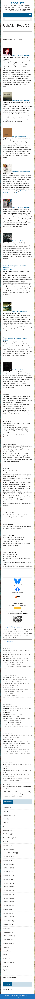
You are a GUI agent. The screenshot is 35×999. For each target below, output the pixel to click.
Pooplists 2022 (7, 932)
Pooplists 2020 (7, 924)
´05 (15, 644)
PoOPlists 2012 (7, 894)
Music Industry (7, 834)
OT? (4, 841)
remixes (5, 958)
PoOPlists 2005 (7, 868)
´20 (12, 646)
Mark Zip (24, 995)
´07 (18, 644)
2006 (16, 636)
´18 (8, 646)
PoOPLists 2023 (7, 936)
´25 (20, 646)
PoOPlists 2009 (7, 883)
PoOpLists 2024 (7, 939)
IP (3, 826)
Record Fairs (6, 951)
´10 (23, 644)
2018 (11, 631)
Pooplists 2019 (7, 921)
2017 (16, 631)
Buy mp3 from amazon (19, 136)
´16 (5, 646)
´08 (20, 644)
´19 (10, 646)
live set (18, 193)
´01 (8, 650)
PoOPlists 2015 (7, 905)
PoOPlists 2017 (7, 913)
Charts (4, 811)
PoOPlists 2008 (7, 879)
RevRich (11, 30)
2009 (30, 634)
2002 (9, 638)
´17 (6, 646)
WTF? (4, 973)
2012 (14, 634)
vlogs (4, 970)
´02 (10, 644)
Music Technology (8, 838)
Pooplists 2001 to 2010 (9, 853)
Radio (4, 947)
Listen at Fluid (7, 269)
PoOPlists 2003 (7, 860)
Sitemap (18, 997)
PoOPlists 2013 (7, 898)
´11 (25, 644)
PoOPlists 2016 (7, 909)
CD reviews (6, 807)
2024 (9, 629)
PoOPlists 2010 (7, 887)
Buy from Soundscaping (19, 311)
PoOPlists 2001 (7, 849)
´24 (18, 646)
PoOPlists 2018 (7, 917)
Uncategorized (7, 962)
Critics (4, 822)
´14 (30, 644)
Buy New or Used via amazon (21, 55)
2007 (11, 636)
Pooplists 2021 (7, 928)
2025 (4, 629)
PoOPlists (5, 845)
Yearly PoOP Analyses (9, 977)
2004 (27, 636)
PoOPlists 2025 (7, 943)
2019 (6, 631)
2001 (14, 638)
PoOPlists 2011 (7, 890)
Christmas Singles (8, 815)
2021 (25, 629)
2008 (6, 636)
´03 (11, 644)
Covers (5, 819)
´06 (17, 644)
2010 (25, 634)
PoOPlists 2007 (7, 875)
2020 (30, 629)
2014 (4, 634)
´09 (22, 644)
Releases (5, 954)
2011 (19, 634)
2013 (9, 634)
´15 (3, 646)
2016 (22, 631)
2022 (19, 629)
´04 (13, 644)
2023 (14, 629)
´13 (29, 644)
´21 (13, 646)
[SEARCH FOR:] (17, 19)
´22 (15, 646)
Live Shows (6, 830)
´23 (17, 646)
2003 (4, 638)
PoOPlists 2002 (7, 856)
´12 (27, 644)
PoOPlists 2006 (7, 871)
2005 (22, 636)
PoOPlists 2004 (7, 864)
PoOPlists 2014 (7, 902)
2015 (27, 631)
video (4, 966)
